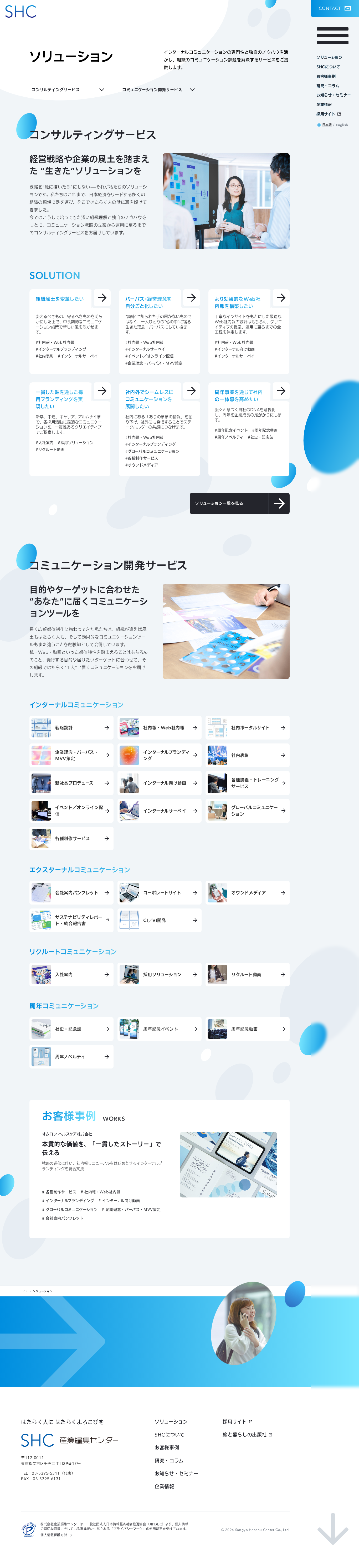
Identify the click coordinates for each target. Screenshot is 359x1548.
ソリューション (171, 1422)
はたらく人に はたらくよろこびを (62, 1422)
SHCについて (169, 1434)
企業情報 (164, 1486)
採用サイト (235, 1422)
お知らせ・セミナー (176, 1473)
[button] (335, 8)
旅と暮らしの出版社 (245, 1434)
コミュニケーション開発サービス (152, 89)
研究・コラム (169, 1460)
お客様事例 (167, 1447)
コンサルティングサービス (56, 89)
